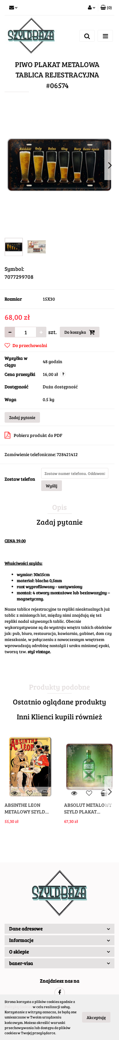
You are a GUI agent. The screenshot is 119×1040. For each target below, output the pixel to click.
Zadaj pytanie (22, 417)
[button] (59, 929)
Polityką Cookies (18, 1006)
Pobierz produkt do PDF (38, 435)
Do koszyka (75, 332)
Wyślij (51, 486)
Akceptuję (96, 1017)
